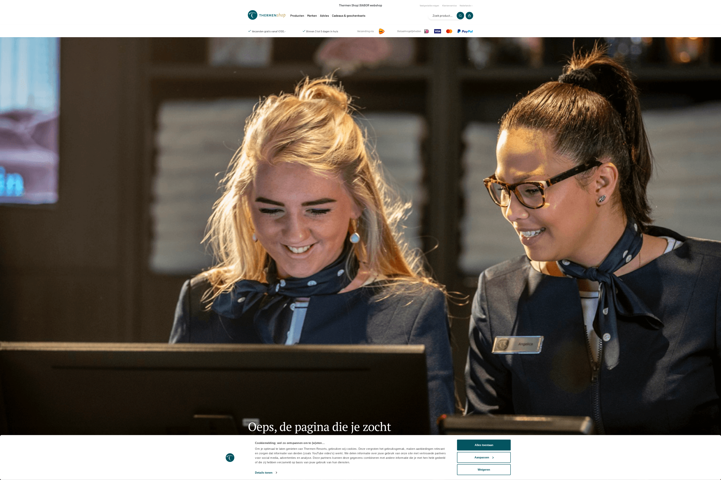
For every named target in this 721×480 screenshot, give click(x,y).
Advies (324, 15)
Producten (297, 15)
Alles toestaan (484, 445)
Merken (312, 15)
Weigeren (484, 469)
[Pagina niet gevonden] (267, 15)
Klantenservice (449, 5)
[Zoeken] (460, 15)
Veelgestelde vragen (429, 5)
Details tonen (263, 472)
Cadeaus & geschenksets (348, 15)
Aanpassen (481, 457)
